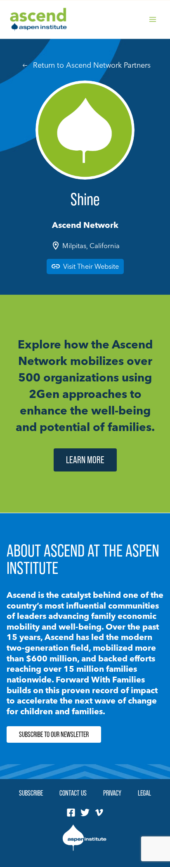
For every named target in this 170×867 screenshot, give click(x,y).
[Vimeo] (99, 812)
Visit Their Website (91, 266)
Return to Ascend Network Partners (92, 65)
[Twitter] (85, 812)
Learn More (85, 459)
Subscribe (31, 793)
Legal (144, 793)
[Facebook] (71, 812)
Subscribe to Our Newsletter (54, 734)
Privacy (112, 793)
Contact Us (73, 793)
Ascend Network (85, 225)
